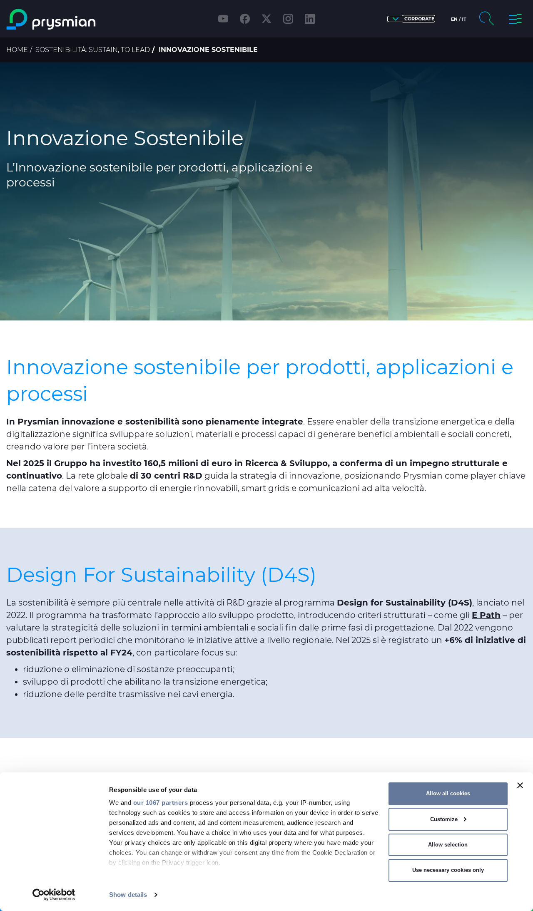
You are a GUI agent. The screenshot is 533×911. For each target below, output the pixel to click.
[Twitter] (266, 19)
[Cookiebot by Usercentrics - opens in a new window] (53, 895)
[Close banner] (520, 785)
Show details (128, 894)
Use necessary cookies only (448, 870)
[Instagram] (288, 19)
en (454, 19)
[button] (411, 19)
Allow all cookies (448, 793)
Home (17, 50)
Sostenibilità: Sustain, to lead (92, 50)
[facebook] (245, 19)
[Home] (68, 19)
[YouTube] (223, 19)
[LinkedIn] (310, 19)
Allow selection (448, 844)
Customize (444, 819)
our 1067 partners (160, 802)
